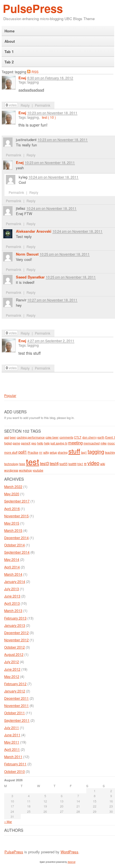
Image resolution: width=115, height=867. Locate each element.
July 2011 (11, 727)
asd (6, 437)
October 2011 (14, 712)
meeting (75, 443)
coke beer (52, 437)
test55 (63, 464)
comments (66, 437)
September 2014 (17, 552)
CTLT (78, 437)
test (32, 461)
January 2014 (14, 581)
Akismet (71, 861)
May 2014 (11, 559)
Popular (10, 395)
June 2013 (12, 596)
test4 (54, 463)
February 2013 (15, 618)
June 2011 (12, 734)
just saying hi (59, 443)
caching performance (31, 437)
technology (11, 464)
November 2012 (16, 639)
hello (40, 443)
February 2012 (15, 683)
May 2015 (11, 523)
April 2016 (12, 508)
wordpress (11, 470)
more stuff (11, 452)
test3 (44, 463)
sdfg (46, 452)
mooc (111, 443)
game (16, 443)
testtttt (72, 464)
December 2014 (16, 537)
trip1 (80, 464)
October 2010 (14, 771)
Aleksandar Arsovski (33, 231)
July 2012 (11, 661)
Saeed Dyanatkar (30, 277)
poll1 (22, 452)
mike (103, 443)
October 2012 (14, 647)
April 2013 (12, 603)
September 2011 (17, 720)
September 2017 (17, 501)
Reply (25, 105)
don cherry (89, 437)
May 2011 (11, 742)
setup (53, 452)
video (93, 462)
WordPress (69, 851)
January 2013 (14, 625)
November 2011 (16, 705)
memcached (91, 443)
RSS (35, 71)
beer (13, 437)
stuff (74, 450)
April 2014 (12, 566)
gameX (25, 443)
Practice (33, 452)
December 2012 (16, 632)
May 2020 (11, 493)
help (47, 443)
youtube (38, 470)
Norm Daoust (27, 254)
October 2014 (14, 544)
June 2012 (12, 669)
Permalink (42, 105)
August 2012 (13, 654)
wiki (102, 464)
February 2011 (15, 763)
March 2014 (13, 574)
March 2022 (13, 486)
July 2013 (11, 588)
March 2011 (13, 756)
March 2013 (13, 610)
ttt (85, 464)
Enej (22, 77)
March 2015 (13, 530)
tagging (96, 451)
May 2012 (11, 676)
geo (33, 443)
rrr (40, 452)
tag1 (84, 452)
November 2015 (16, 515)
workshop (25, 470)
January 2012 (14, 691)
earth (100, 437)
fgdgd (8, 443)
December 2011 (16, 698)
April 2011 (12, 749)
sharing (63, 452)
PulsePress (33, 8)
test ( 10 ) (49, 117)
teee (22, 464)
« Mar (8, 821)
